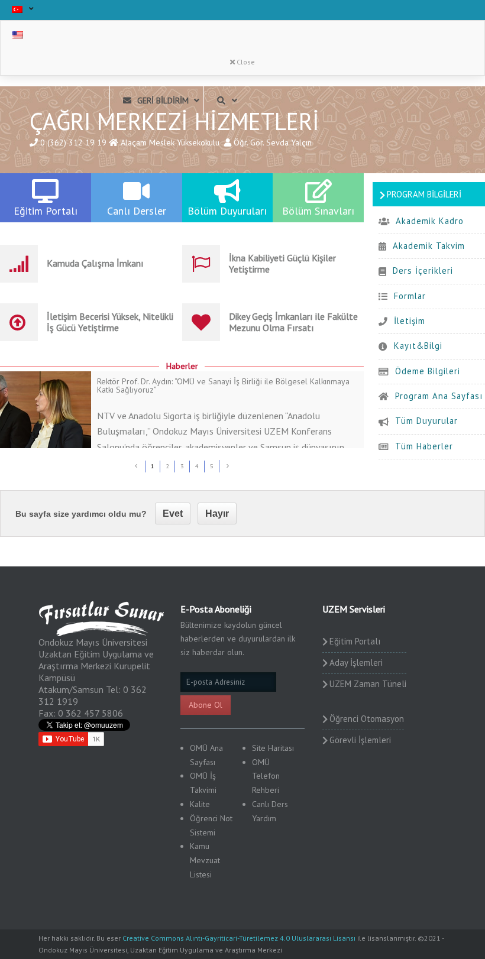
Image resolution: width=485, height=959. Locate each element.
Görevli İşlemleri (360, 740)
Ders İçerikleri (423, 270)
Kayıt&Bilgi (418, 345)
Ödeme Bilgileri (427, 371)
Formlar (410, 296)
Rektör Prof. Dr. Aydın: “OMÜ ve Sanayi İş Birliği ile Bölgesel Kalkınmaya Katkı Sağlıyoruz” (223, 385)
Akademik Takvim (429, 245)
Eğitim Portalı (354, 641)
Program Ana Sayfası (439, 395)
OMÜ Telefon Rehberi (266, 776)
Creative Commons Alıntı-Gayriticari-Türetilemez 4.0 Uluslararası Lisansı (238, 938)
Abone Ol (205, 704)
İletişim (409, 320)
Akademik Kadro (430, 220)
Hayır (217, 513)
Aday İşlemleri (356, 662)
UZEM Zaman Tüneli (367, 683)
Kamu (199, 846)
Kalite (200, 804)
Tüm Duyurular (426, 420)
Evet (173, 513)
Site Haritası (273, 748)
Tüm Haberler (424, 446)
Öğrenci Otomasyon (366, 718)
